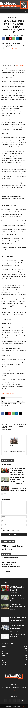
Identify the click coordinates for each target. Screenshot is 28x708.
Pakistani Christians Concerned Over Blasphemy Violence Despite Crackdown (17, 471)
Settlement (4, 403)
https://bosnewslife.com (14, 447)
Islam (14, 401)
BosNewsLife (19, 66)
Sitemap (22, 706)
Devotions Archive (7, 549)
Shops (9, 403)
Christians (20, 398)
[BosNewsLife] (14, 4)
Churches (4, 399)
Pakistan (17, 17)
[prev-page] (2, 494)
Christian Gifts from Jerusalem (10, 557)
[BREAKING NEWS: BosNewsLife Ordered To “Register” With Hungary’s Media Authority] (5, 619)
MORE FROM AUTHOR (8, 464)
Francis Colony (19, 399)
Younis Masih (5, 405)
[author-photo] (14, 443)
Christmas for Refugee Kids (9, 560)
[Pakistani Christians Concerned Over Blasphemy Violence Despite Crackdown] (5, 470)
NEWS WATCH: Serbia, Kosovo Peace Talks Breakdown (20, 424)
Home (2, 15)
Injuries (9, 401)
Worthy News (6, 571)
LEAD (18, 401)
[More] (24, 38)
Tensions (14, 403)
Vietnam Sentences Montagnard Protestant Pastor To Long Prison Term (18, 480)
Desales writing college (9, 562)
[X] (7, 38)
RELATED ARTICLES (7, 460)
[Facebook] (3, 38)
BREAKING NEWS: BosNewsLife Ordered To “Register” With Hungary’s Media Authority (18, 619)
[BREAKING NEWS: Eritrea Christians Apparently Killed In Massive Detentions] (5, 627)
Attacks (7, 398)
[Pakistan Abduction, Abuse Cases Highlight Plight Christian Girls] (5, 488)
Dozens (13, 399)
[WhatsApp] (13, 38)
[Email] (20, 38)
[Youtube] (22, 700)
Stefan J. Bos (9, 35)
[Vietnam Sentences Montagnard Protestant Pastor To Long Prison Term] (5, 479)
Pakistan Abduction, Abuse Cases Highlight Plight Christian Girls (18, 488)
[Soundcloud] (14, 700)
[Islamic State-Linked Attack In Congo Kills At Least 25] (5, 606)
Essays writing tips (7, 564)
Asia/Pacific (8, 15)
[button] (2, 11)
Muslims (22, 401)
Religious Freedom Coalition (10, 569)
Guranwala (4, 401)
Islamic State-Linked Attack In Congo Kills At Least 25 (17, 606)
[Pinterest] (10, 38)
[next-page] (5, 494)
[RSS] (10, 700)
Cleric (9, 399)
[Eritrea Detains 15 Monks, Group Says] (5, 636)
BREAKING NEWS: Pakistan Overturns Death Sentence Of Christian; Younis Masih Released (7, 427)
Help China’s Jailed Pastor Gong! (11, 566)
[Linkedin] (17, 38)
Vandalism (20, 403)
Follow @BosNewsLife (7, 393)
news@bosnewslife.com (16, 690)
